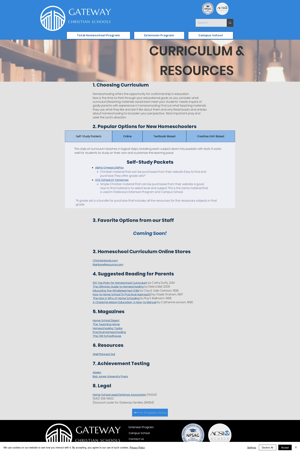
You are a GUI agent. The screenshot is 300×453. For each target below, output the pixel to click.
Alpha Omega (104, 168)
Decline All (267, 447)
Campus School (139, 433)
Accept (285, 447)
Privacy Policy (137, 447)
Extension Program (141, 427)
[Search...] (230, 23)
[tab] (88, 136)
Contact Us (136, 439)
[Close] (296, 447)
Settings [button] (251, 447)
